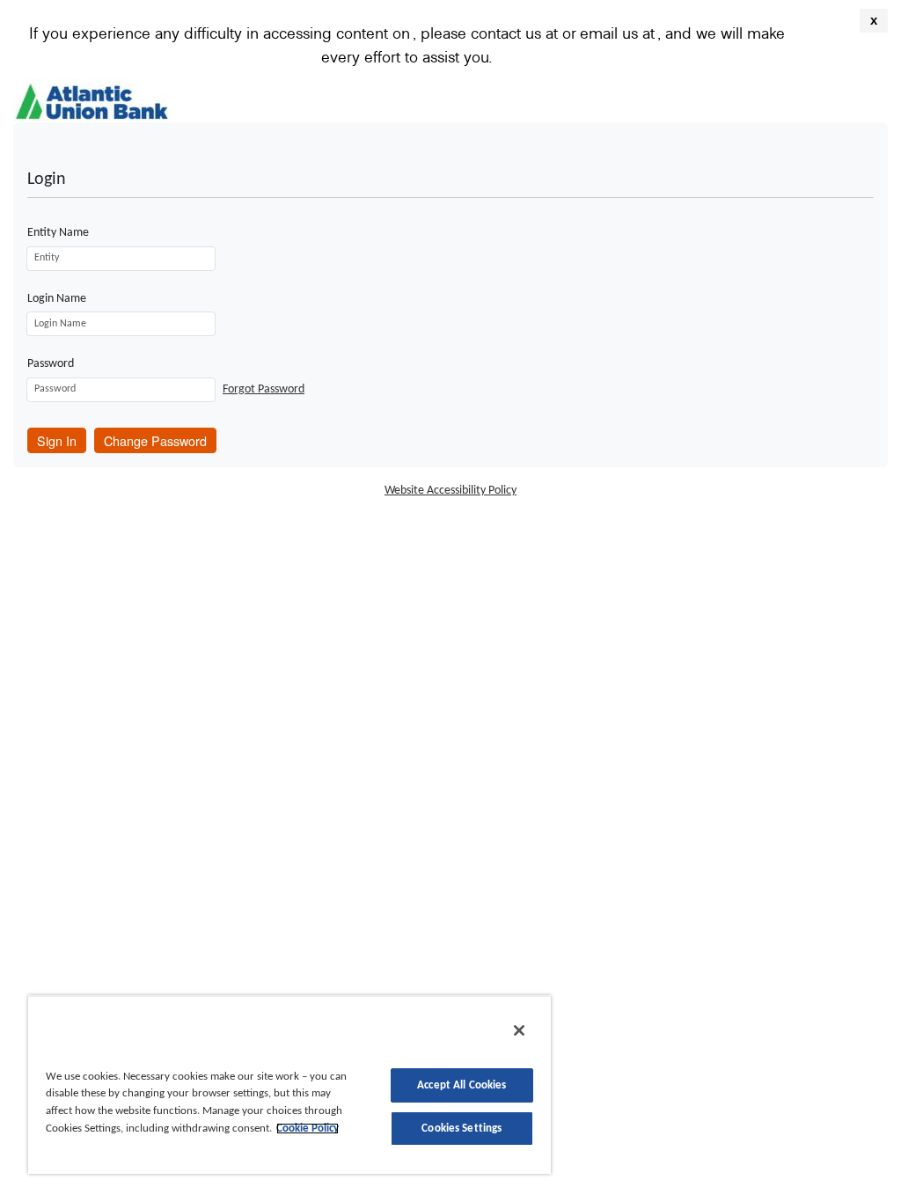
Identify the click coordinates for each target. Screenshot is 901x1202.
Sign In (57, 440)
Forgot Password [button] (263, 389)
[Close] (519, 1030)
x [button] (873, 19)
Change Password (155, 440)
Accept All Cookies (461, 1085)
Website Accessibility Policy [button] (450, 490)
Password (50, 363)
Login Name (56, 298)
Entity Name (58, 232)
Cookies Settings (461, 1128)
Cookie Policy (307, 1128)
